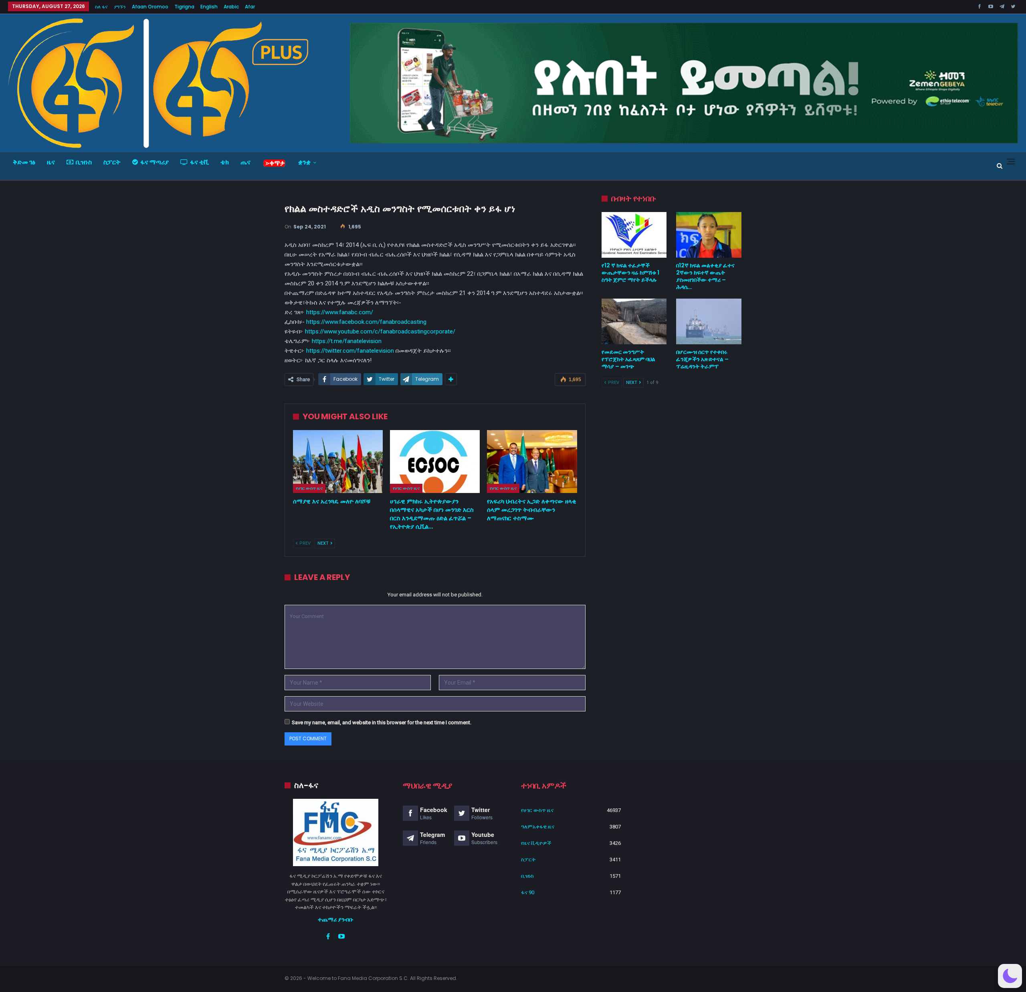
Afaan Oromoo (150, 6)
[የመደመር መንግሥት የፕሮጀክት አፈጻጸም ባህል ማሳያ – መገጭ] (634, 321)
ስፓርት (112, 162)
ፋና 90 (527, 892)
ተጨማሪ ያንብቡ (335, 919)
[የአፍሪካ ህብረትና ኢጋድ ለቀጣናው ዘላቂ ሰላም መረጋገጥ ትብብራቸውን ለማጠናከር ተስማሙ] (532, 461)
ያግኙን (120, 6)
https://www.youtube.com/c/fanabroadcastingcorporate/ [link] (380, 331)
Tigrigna (184, 6)
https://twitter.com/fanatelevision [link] (350, 350)
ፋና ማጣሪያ (154, 162)
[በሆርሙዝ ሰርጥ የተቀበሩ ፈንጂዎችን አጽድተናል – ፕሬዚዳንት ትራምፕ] (708, 321)
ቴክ (224, 162)
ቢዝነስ (84, 162)
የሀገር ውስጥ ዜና (309, 488)
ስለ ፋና (101, 6)
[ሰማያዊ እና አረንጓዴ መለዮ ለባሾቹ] (338, 461)
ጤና (245, 162)
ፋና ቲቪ (199, 162)
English (209, 6)
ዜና (51, 162)
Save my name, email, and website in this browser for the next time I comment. (381, 722)
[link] (366, 321)
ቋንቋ (304, 162)
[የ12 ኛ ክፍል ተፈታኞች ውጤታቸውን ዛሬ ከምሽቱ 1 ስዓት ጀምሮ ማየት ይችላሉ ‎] (634, 235)
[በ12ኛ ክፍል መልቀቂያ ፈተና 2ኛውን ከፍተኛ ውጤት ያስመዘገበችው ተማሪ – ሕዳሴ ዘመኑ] (708, 235)
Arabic (231, 6)
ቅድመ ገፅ (24, 162)
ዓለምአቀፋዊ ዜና (537, 827)
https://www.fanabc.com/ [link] (339, 312)
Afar (250, 6)
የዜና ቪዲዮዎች (536, 843)
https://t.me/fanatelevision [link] (347, 341)
